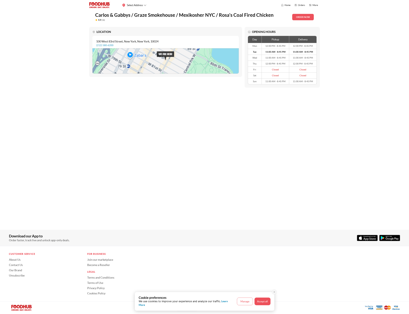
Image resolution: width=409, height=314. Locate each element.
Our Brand (15, 270)
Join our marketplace (100, 259)
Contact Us (16, 265)
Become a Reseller (98, 265)
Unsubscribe (17, 275)
